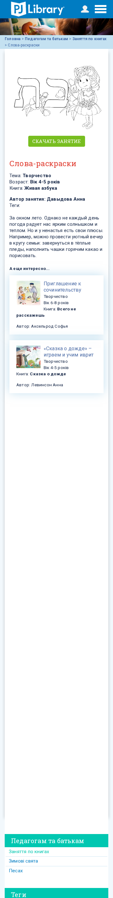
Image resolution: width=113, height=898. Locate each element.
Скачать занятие (56, 141)
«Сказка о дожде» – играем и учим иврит (69, 352)
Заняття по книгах (89, 39)
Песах (16, 871)
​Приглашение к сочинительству (63, 287)
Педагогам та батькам (46, 39)
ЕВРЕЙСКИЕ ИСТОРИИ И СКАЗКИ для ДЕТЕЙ (37, 9)
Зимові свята (23, 861)
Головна (12, 39)
